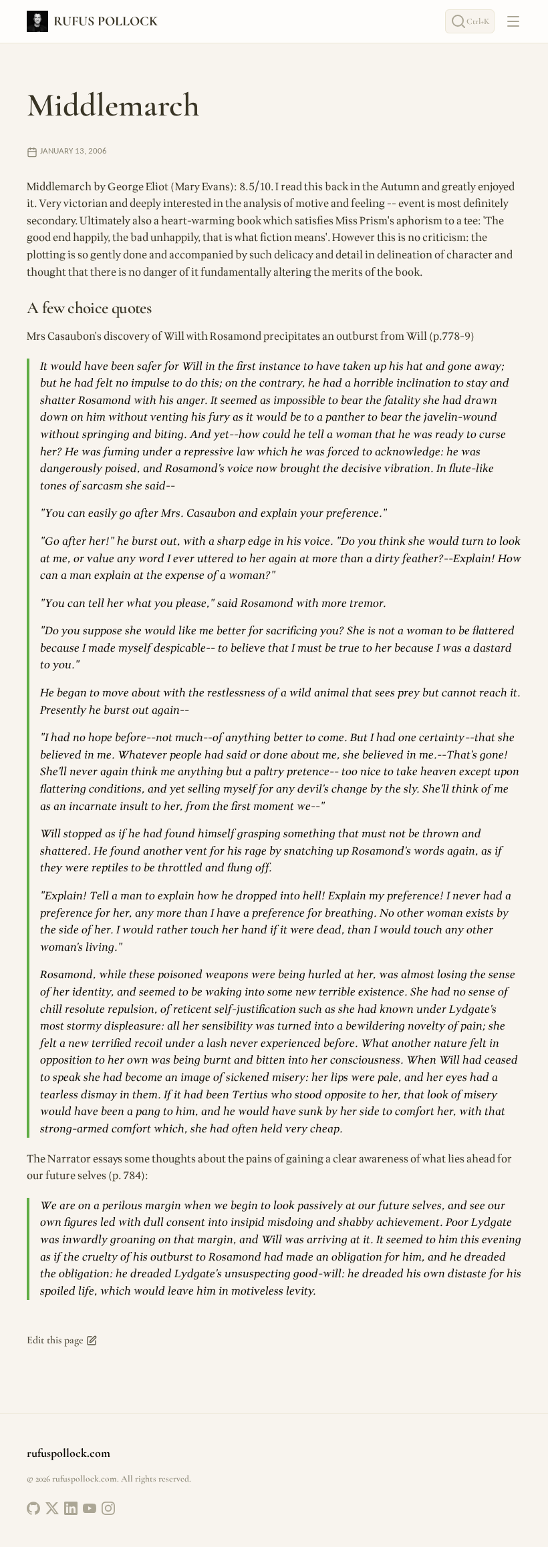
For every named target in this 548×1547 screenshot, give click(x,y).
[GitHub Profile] (33, 1508)
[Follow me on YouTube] (89, 1508)
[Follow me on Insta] (108, 1508)
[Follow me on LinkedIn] (71, 1508)
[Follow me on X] (52, 1508)
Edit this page (55, 1340)
